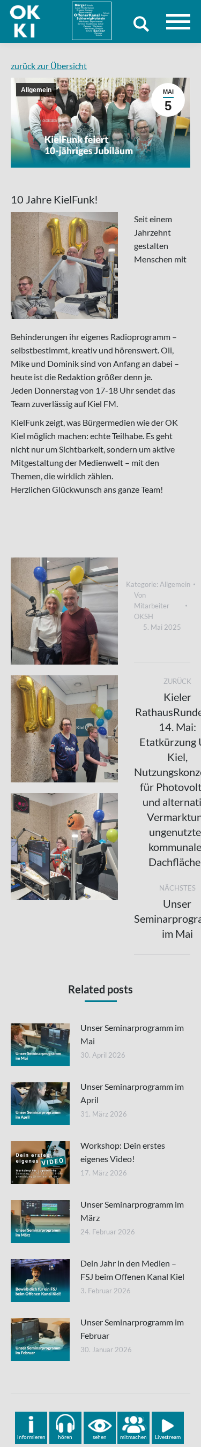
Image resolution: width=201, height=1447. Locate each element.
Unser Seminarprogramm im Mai (132, 1034)
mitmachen (133, 1437)
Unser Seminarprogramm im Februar (132, 1328)
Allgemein (36, 90)
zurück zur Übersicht (49, 66)
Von (151, 606)
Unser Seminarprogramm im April (132, 1093)
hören (65, 1437)
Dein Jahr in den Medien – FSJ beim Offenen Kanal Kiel (132, 1270)
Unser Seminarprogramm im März (132, 1211)
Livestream (168, 1437)
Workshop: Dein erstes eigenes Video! (122, 1152)
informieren (31, 1437)
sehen (100, 1437)
